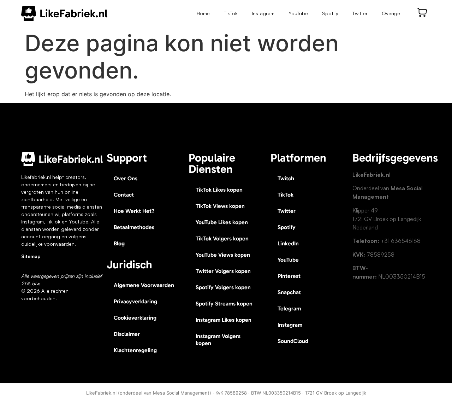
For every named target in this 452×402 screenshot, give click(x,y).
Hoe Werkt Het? (134, 211)
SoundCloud (293, 341)
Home (203, 13)
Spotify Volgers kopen (223, 287)
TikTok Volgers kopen (222, 238)
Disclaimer (127, 334)
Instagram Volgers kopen (218, 339)
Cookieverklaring (135, 317)
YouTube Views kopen (223, 254)
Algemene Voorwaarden (144, 285)
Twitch (286, 178)
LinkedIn (288, 243)
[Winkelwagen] (422, 12)
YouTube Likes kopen (222, 222)
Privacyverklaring (135, 301)
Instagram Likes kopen (223, 319)
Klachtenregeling (135, 350)
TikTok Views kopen (220, 206)
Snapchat (289, 292)
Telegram (289, 308)
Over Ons (125, 178)
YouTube (298, 13)
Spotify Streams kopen (224, 303)
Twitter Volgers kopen (223, 271)
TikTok (231, 13)
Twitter (360, 13)
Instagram (263, 13)
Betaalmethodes (134, 227)
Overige (391, 13)
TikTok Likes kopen (219, 189)
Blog (119, 243)
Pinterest (289, 276)
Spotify (330, 13)
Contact (124, 194)
